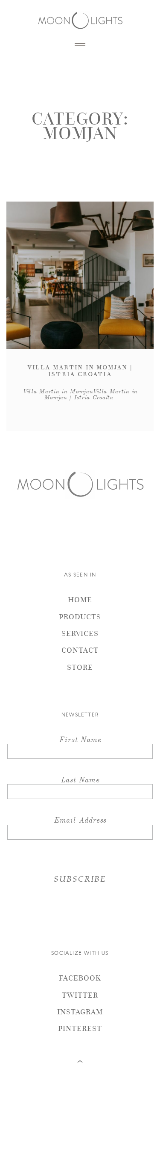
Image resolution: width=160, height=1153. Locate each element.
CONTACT (79, 650)
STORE (80, 667)
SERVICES (80, 633)
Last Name (80, 779)
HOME (80, 599)
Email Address (80, 819)
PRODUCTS (80, 616)
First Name (80, 739)
